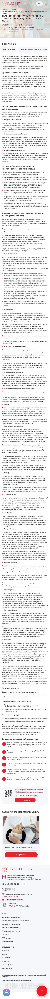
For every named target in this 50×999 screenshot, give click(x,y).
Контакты (6, 957)
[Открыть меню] (46, 4)
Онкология (5, 934)
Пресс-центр (7, 964)
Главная (5, 9)
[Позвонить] (42, 991)
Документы (7, 968)
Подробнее (21, 855)
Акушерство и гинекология (11, 924)
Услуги (5, 913)
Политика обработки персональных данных (16, 980)
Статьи (13, 9)
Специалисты (8, 947)
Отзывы (5, 961)
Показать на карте (11, 897)
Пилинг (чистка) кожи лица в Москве (20, 847)
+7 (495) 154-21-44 (10, 884)
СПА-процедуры (7, 938)
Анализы (5, 950)
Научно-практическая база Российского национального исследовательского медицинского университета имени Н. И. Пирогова (24, 877)
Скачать (27, 800)
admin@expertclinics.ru (14, 900)
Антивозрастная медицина (11, 917)
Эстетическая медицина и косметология (15, 921)
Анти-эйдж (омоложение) (10, 927)
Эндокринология (7, 941)
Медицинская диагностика (11, 931)
